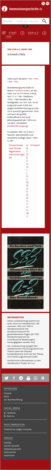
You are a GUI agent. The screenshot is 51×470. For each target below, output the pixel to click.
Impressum (9, 455)
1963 (35, 78)
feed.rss (10, 416)
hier (33, 363)
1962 (30, 78)
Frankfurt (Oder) (22, 90)
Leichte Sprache (11, 445)
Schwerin (35, 145)
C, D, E (27, 154)
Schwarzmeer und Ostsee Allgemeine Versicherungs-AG (17, 151)
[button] (7, 378)
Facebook (11, 412)
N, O (27, 187)
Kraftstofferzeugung (17, 126)
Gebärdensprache (12, 449)
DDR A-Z (33, 32)
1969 (15, 81)
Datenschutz (10, 452)
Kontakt (7, 442)
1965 (8, 36)
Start (13, 32)
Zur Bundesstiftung (13, 399)
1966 (9, 81)
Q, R (27, 196)
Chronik (7, 393)
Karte (6, 396)
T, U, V (27, 207)
